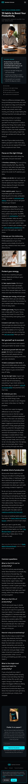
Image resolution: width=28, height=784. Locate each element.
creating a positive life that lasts (12, 512)
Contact (11, 768)
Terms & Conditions (18, 768)
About (6, 768)
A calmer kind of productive (12, 94)
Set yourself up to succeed (12, 92)
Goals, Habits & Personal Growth (11, 10)
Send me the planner (14, 748)
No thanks (6, 780)
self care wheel (9, 334)
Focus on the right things (11, 88)
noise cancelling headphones (13, 227)
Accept (14, 780)
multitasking (14, 216)
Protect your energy (10, 90)
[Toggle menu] (25, 2)
